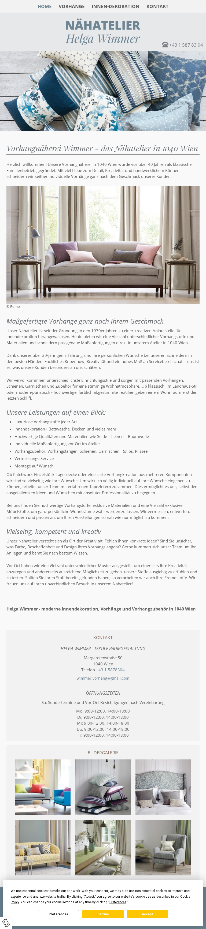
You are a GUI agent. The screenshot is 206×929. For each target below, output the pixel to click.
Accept (147, 914)
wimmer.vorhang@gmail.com (103, 678)
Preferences (58, 914)
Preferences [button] (117, 902)
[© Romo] (43, 787)
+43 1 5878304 (110, 669)
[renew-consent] (6, 923)
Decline (103, 914)
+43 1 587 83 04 (186, 45)
